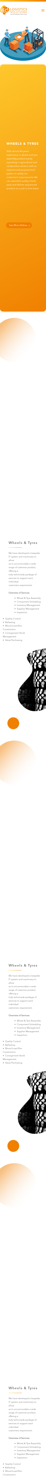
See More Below (18, 225)
